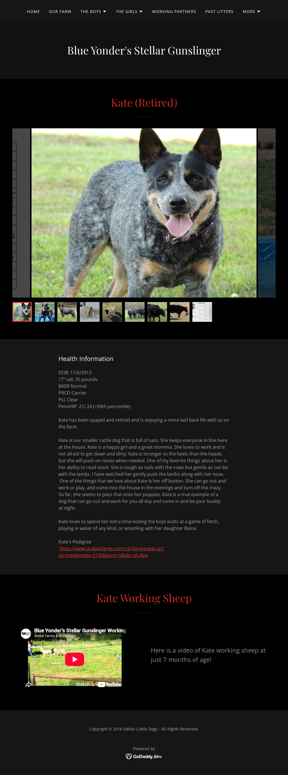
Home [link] (33, 11)
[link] (144, 756)
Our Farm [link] (60, 11)
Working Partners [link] (174, 11)
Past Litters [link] (219, 11)
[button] (93, 11)
